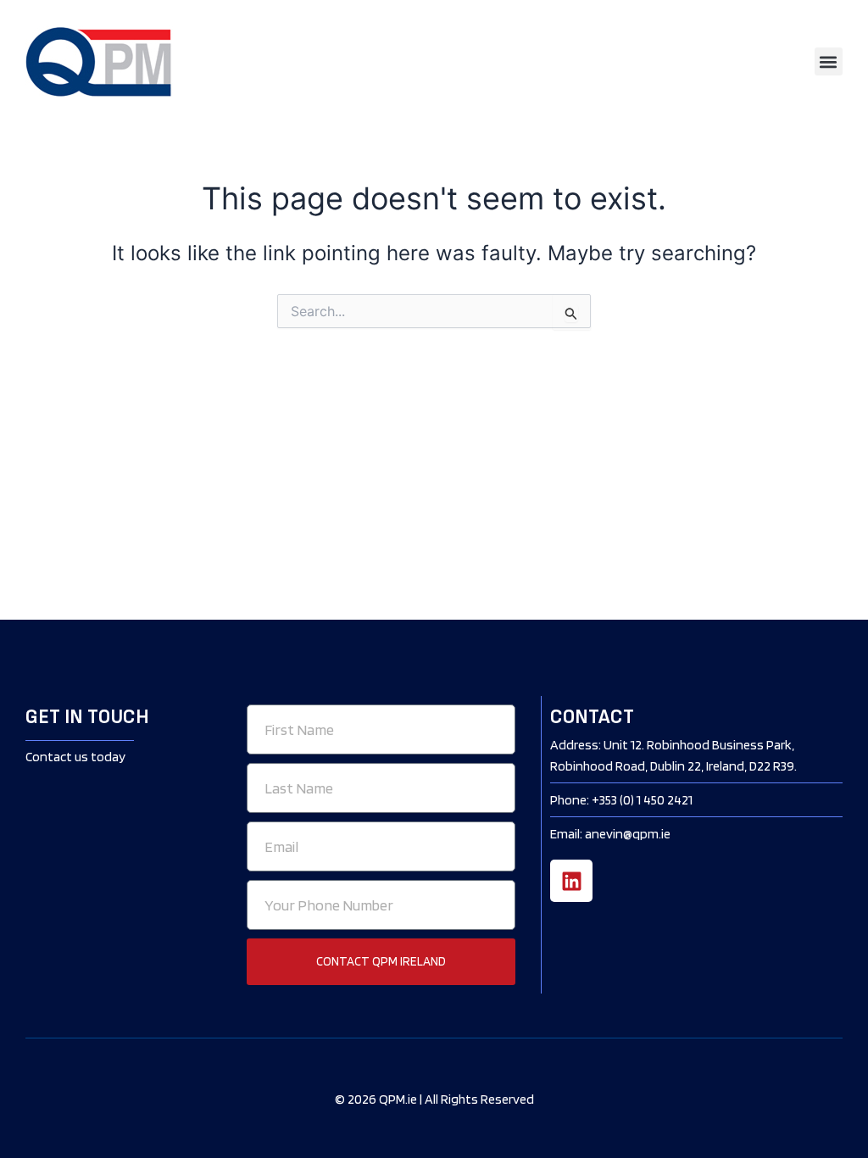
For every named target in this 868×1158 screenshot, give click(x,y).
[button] (829, 61)
